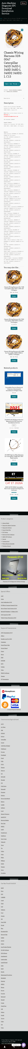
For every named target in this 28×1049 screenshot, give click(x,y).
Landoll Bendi (4, 962)
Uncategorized (5, 541)
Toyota (2, 1018)
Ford (2, 913)
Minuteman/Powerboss (6, 975)
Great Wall (3, 922)
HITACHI (3, 776)
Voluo (2, 670)
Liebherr (3, 808)
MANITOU (3, 817)
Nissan (2, 987)
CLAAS (2, 742)
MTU (2, 663)
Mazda (2, 972)
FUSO (2, 764)
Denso (2, 651)
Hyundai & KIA (4, 931)
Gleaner (3, 767)
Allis (2, 730)
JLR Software (4, 953)
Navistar (3, 981)
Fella (2, 761)
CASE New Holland (5, 745)
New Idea (3, 823)
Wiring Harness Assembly (15, 89)
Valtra (2, 851)
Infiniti (2, 937)
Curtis (2, 599)
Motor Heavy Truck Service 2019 (9, 608)
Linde (2, 965)
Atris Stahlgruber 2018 (6, 602)
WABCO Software (5, 673)
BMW (2, 888)
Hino (2, 928)
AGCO (2, 724)
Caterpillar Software (12, 91)
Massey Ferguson (5, 814)
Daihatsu (3, 909)
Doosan (3, 752)
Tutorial (4, 539)
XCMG (2, 863)
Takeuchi (3, 842)
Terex (2, 845)
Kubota (2, 801)
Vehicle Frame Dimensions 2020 (8, 617)
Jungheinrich (4, 956)
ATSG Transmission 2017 (7, 632)
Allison (2, 636)
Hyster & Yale (4, 934)
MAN (2, 968)
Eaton (2, 654)
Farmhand (3, 755)
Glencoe (3, 770)
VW (2, 1024)
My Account (4, 1046)
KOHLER (3, 660)
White (2, 857)
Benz (2, 891)
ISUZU (2, 940)
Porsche (3, 993)
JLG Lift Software (5, 950)
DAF (2, 906)
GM (2, 919)
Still (2, 1009)
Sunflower (3, 835)
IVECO (2, 944)
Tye (2, 848)
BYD (2, 894)
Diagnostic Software (7, 527)
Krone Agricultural (5, 798)
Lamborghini (4, 959)
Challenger (3, 749)
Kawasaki (3, 789)
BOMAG (3, 733)
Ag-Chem (3, 727)
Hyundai (3, 780)
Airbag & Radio (5, 523)
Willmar (3, 860)
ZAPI (2, 596)
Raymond (3, 996)
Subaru (2, 1012)
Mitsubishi (3, 978)
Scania (2, 1003)
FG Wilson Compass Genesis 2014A (9, 605)
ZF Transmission (5, 679)
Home (1, 18)
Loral (2, 811)
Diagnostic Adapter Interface (9, 525)
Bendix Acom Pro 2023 (6, 639)
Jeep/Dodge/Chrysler (6, 947)
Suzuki (2, 1015)
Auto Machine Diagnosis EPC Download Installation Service (9, 8)
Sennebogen (4, 832)
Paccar (2, 990)
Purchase (14, 296)
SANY (2, 829)
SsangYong (3, 1006)
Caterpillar (3, 739)
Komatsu (3, 792)
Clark (2, 903)
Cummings (3, 642)
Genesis (2, 916)
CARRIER (3, 897)
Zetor (2, 870)
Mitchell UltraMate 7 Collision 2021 (9, 611)
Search (14, 1046)
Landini (2, 804)
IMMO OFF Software (7, 536)
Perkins (3, 667)
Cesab (2, 900)
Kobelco (3, 795)
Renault (3, 999)
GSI (2, 773)
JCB (2, 783)
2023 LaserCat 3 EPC (6, 614)
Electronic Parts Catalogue (8, 534)
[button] (22, 30)
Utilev (2, 1021)
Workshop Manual (6, 546)
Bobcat (2, 736)
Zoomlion (3, 873)
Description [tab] (7, 98)
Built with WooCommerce (8, 1043)
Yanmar (3, 676)
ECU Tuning (5, 532)
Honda (2, 925)
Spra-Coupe (4, 839)
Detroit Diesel (4, 648)
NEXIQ (2, 826)
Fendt (2, 758)
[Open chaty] (24, 1045)
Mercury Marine (5, 820)
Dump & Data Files (6, 530)
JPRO (2, 657)
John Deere (3, 786)
